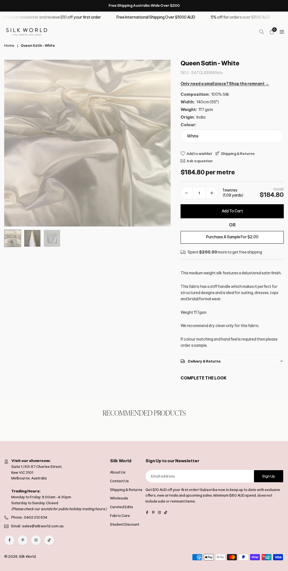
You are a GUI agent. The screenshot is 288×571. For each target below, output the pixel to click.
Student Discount (124, 524)
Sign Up (268, 476)
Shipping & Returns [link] (238, 154)
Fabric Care (120, 516)
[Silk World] (26, 31)
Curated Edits (121, 507)
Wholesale (119, 498)
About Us (117, 472)
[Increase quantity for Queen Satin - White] (211, 193)
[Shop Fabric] (282, 32)
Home (9, 46)
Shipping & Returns (126, 490)
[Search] (261, 32)
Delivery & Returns (204, 361)
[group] (87, 143)
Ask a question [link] (199, 161)
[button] (160, 143)
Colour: (188, 124)
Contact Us (119, 481)
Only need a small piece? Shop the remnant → (225, 83)
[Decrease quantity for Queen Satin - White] (186, 193)
